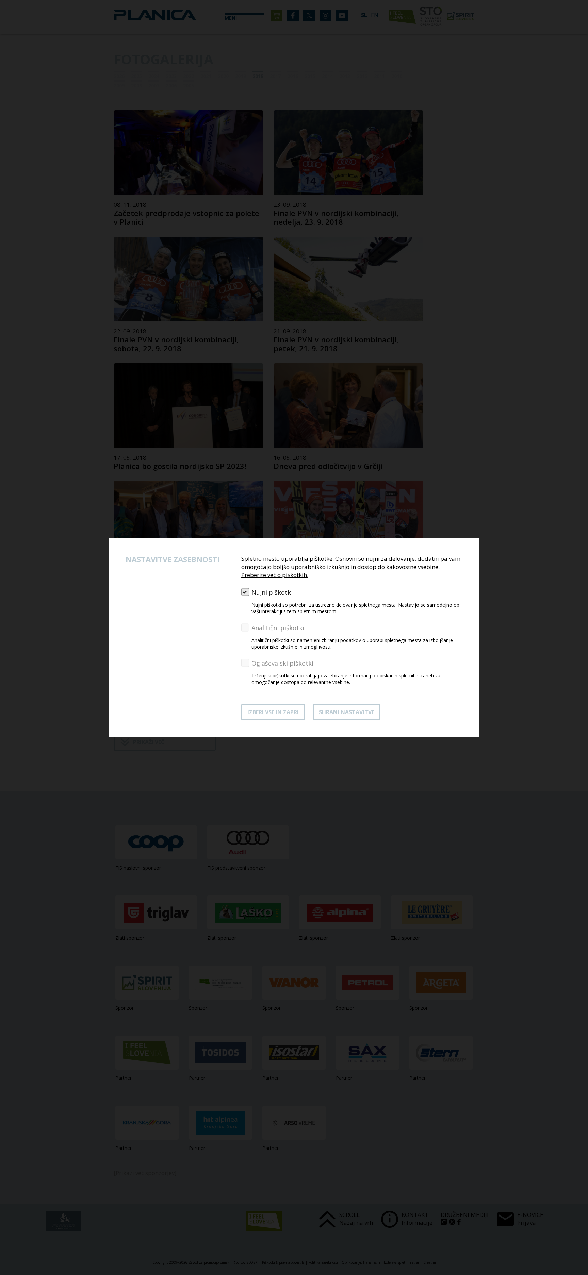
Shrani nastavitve (346, 712)
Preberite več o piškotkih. (274, 575)
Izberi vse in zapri (273, 712)
